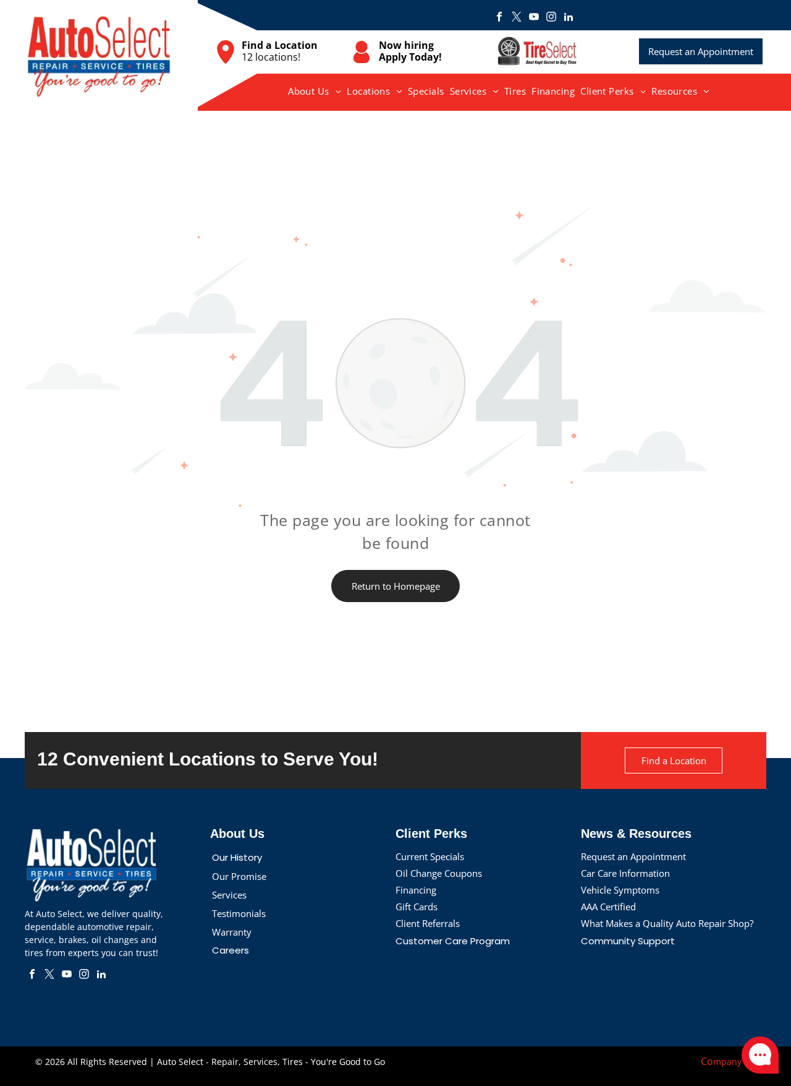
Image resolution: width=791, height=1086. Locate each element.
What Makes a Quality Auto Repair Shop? (667, 923)
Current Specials (430, 856)
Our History (237, 857)
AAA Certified (608, 906)
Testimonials (239, 913)
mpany (727, 1061)
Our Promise (239, 876)
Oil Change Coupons (439, 873)
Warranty (232, 932)
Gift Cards (417, 906)
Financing (416, 890)
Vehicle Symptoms (620, 890)
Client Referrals (428, 923)
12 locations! (271, 57)
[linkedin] (568, 18)
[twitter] (516, 18)
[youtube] (534, 18)
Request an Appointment (633, 856)
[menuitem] (315, 91)
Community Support (628, 940)
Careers (230, 950)
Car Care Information (625, 873)
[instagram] (551, 18)
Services (229, 895)
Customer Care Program (453, 940)
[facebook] (499, 18)
